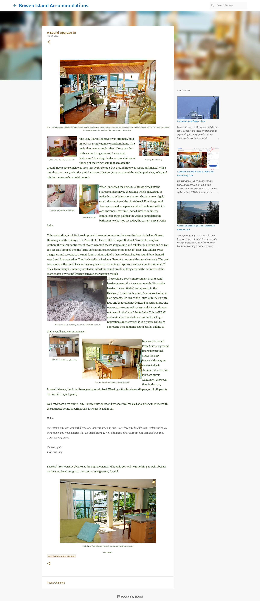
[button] (49, 42)
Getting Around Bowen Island (191, 121)
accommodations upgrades (61, 556)
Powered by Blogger (132, 596)
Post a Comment (56, 582)
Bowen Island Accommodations (53, 5)
